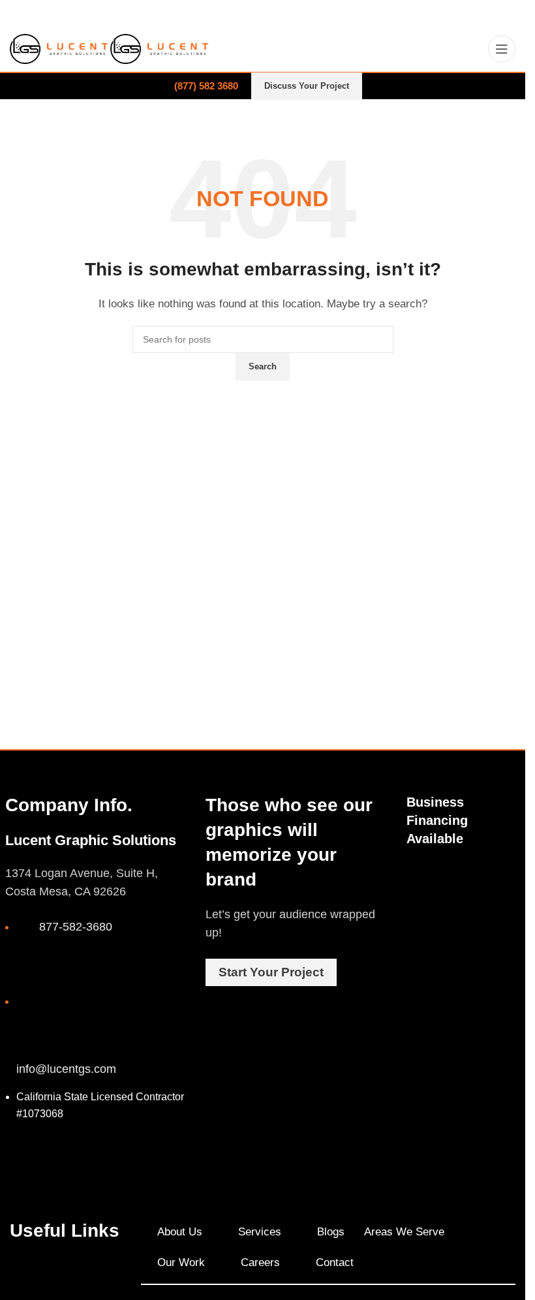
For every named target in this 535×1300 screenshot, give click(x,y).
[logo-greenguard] (507, 877)
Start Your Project (271, 972)
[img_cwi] (418, 878)
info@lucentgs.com (66, 1069)
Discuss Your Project (306, 86)
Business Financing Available (437, 820)
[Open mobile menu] (502, 49)
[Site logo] (60, 48)
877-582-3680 (75, 926)
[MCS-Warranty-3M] (463, 871)
